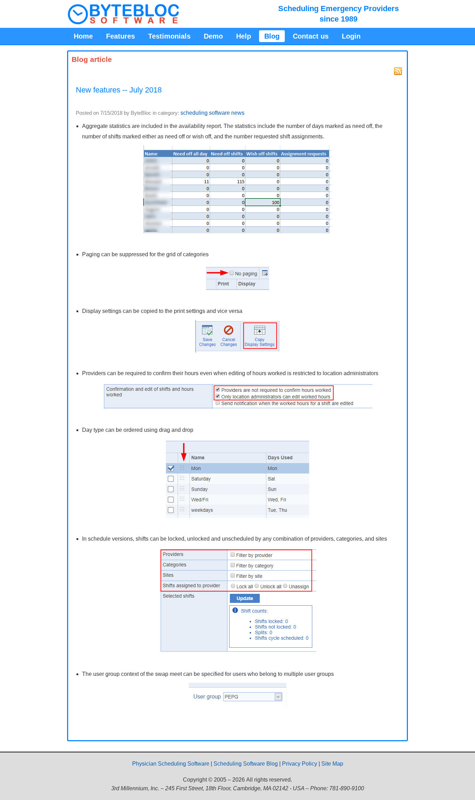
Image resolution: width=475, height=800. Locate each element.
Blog (272, 36)
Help (243, 36)
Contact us (311, 36)
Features (120, 36)
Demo (213, 36)
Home (83, 36)
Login (351, 36)
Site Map (332, 764)
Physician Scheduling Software (170, 764)
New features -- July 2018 (119, 90)
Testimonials (169, 36)
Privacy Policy (299, 764)
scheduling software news (212, 113)
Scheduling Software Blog (246, 764)
